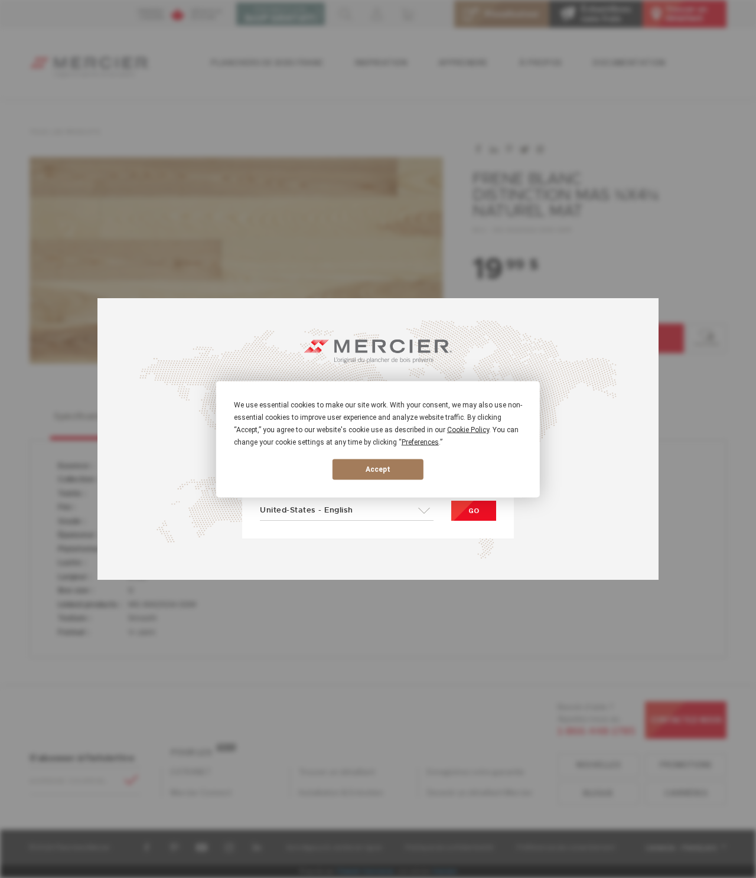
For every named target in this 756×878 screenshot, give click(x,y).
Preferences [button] (420, 442)
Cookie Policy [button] (468, 429)
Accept (378, 469)
